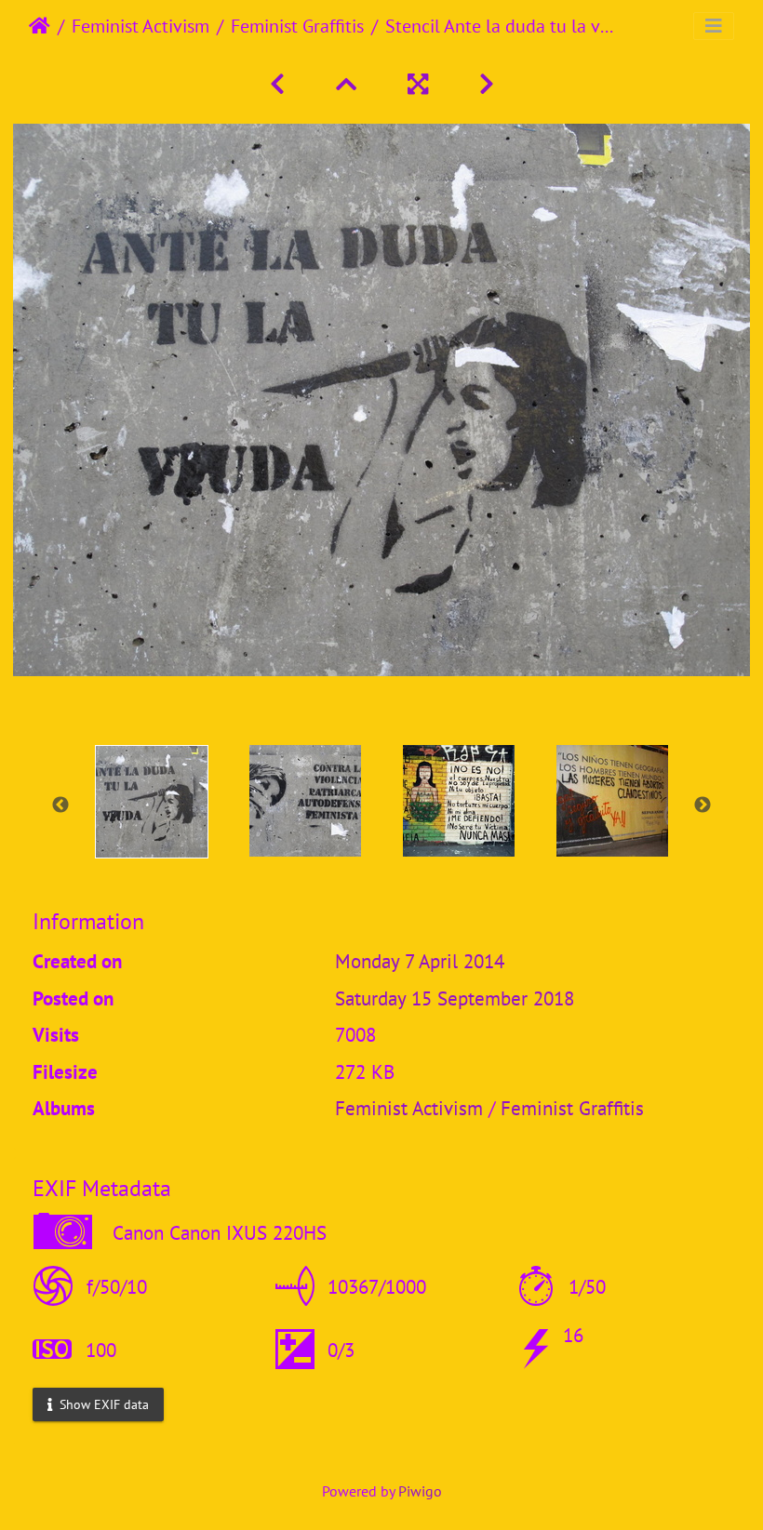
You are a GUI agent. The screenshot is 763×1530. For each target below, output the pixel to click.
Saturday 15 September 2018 (454, 998)
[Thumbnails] (349, 84)
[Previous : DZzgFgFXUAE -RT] (281, 84)
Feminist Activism (140, 26)
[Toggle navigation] (713, 26)
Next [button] (702, 805)
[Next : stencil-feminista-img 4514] (486, 84)
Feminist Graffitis (297, 26)
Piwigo (420, 1491)
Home (39, 26)
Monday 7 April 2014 (419, 961)
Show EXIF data (102, 1404)
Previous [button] (60, 805)
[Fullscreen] (421, 84)
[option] (151, 801)
